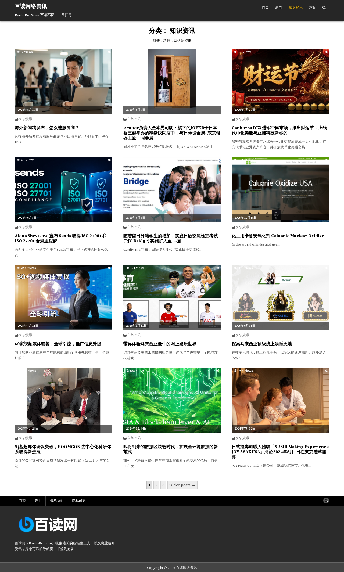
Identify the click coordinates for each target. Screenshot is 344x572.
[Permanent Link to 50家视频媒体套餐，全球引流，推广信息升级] (63, 297)
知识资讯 (296, 7)
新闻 (278, 7)
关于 (37, 500)
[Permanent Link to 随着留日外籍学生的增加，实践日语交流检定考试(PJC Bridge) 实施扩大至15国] (172, 189)
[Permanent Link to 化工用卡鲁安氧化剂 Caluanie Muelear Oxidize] (280, 189)
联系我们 (57, 500)
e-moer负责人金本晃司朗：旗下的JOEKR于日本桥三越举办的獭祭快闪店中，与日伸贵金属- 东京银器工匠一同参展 (171, 133)
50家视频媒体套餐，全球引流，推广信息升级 (58, 344)
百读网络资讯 (31, 6)
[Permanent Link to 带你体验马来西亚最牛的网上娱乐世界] (172, 297)
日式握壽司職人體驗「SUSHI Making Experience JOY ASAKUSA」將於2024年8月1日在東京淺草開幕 (280, 452)
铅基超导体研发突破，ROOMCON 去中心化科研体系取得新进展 (63, 449)
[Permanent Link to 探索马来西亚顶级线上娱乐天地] (280, 297)
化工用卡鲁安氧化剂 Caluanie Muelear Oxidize (278, 236)
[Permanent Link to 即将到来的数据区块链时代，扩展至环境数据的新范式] (172, 400)
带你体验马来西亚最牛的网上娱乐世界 (159, 344)
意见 (312, 7)
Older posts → (182, 485)
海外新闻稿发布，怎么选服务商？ (47, 128)
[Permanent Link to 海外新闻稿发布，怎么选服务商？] (63, 81)
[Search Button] (324, 8)
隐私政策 (79, 500)
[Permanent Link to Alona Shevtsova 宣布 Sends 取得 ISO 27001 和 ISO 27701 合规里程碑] (63, 189)
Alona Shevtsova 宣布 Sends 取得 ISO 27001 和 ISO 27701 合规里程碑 (61, 238)
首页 (265, 7)
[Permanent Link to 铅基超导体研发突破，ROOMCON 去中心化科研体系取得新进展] (63, 400)
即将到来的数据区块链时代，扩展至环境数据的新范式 (170, 449)
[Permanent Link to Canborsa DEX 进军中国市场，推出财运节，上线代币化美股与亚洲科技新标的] (280, 81)
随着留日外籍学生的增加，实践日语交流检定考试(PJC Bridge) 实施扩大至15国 (170, 238)
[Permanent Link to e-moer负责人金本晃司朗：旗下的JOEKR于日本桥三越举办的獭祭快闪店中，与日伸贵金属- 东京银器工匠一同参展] (172, 81)
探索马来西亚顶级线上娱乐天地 (262, 344)
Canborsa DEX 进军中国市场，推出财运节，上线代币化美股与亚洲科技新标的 (279, 130)
